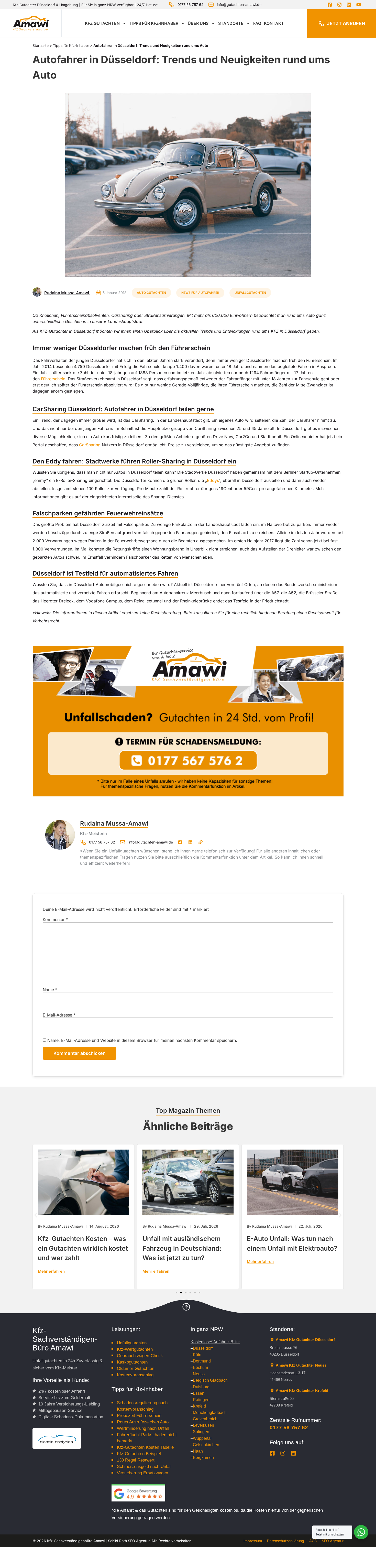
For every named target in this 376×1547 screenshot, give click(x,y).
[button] (35, 1215)
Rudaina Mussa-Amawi (114, 823)
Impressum (253, 1541)
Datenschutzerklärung (285, 1541)
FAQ (257, 23)
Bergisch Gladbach (210, 1380)
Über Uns (198, 23)
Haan (198, 1451)
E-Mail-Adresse (59, 1015)
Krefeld (199, 1406)
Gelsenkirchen (206, 1445)
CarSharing (90, 444)
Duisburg (201, 1387)
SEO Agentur (333, 1541)
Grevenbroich (205, 1419)
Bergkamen (203, 1457)
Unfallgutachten (250, 293)
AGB (313, 1541)
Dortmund (202, 1361)
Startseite (40, 45)
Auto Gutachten (151, 293)
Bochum (200, 1367)
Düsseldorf (203, 1348)
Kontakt (274, 23)
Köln (197, 1355)
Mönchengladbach (210, 1412)
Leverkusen (203, 1425)
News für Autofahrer (200, 293)
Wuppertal (202, 1438)
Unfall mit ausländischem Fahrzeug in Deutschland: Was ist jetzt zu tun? (82, 1248)
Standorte (231, 23)
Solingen (201, 1432)
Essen (198, 1393)
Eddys (213, 480)
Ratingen (201, 1400)
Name (50, 990)
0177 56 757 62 (289, 1427)
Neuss (199, 1374)
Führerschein (53, 378)
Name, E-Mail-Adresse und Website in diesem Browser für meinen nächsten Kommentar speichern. (142, 1040)
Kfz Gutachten (102, 23)
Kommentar (55, 919)
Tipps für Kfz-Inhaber (153, 23)
